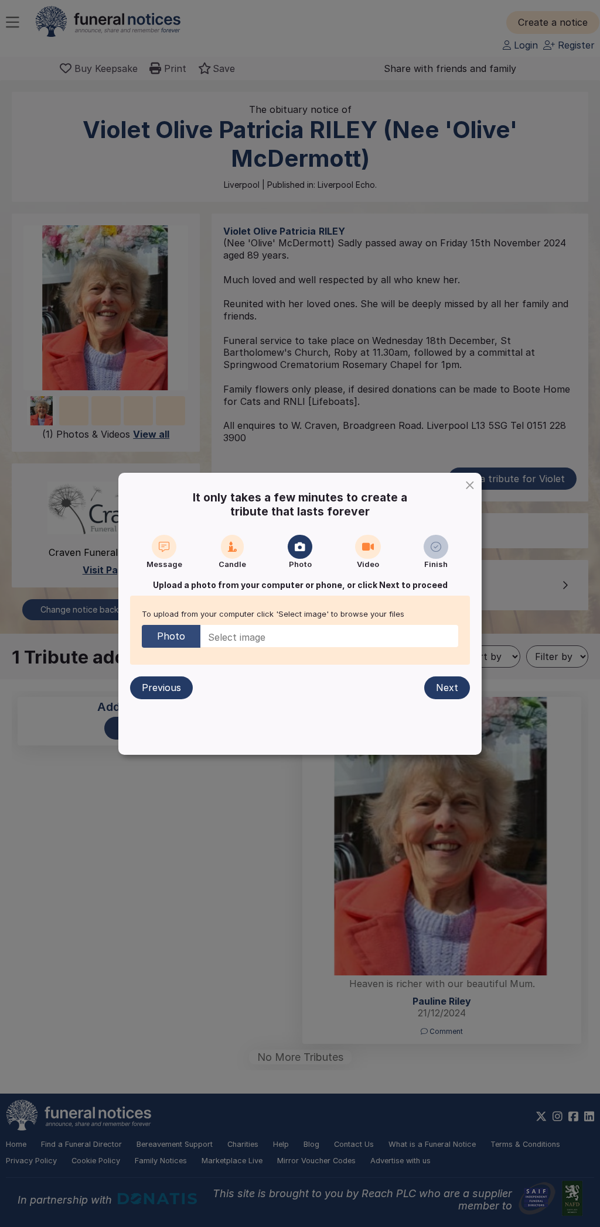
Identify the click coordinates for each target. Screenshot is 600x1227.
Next (447, 687)
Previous (161, 687)
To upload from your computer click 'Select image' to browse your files (273, 613)
